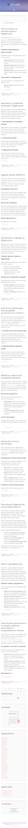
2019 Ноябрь (4, 750)
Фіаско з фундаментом (11, 564)
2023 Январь (4, 769)
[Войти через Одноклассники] (20, 698)
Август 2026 (14, 712)
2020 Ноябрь (4, 755)
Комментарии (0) (14, 94)
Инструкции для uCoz (8, 795)
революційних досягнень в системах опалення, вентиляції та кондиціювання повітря (11, 639)
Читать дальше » (7, 89)
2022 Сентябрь (4, 766)
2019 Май (3, 746)
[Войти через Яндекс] (15, 698)
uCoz (22, 824)
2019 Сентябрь (4, 749)
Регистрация (16, 825)
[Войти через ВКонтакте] (10, 698)
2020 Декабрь (4, 756)
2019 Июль (3, 747)
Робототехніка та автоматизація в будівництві (9, 31)
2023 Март (3, 772)
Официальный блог (7, 790)
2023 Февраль (4, 771)
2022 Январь (4, 759)
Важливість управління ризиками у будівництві (12, 104)
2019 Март (3, 743)
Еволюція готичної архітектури (10, 442)
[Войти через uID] (7, 698)
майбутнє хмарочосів (11, 385)
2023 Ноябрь (4, 776)
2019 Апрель (4, 744)
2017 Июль (3, 740)
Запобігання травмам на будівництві (12, 239)
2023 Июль (3, 775)
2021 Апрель (4, 758)
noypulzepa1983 (17, 93)
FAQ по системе (6, 793)
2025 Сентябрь (4, 778)
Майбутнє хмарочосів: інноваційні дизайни (11, 376)
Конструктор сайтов (14, 824)
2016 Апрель (4, 739)
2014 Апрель (4, 737)
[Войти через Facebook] (13, 698)
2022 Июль (3, 765)
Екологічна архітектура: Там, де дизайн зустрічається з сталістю (12, 310)
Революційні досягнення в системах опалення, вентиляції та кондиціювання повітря (13, 627)
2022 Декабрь (4, 768)
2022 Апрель (4, 762)
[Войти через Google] (18, 698)
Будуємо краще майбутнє (13, 174)
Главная (2, 22)
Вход (11, 825)
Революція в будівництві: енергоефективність (13, 505)
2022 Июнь (3, 763)
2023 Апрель (4, 773)
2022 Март (3, 760)
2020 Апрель (4, 752)
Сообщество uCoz (7, 792)
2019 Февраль (4, 742)
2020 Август (4, 753)
